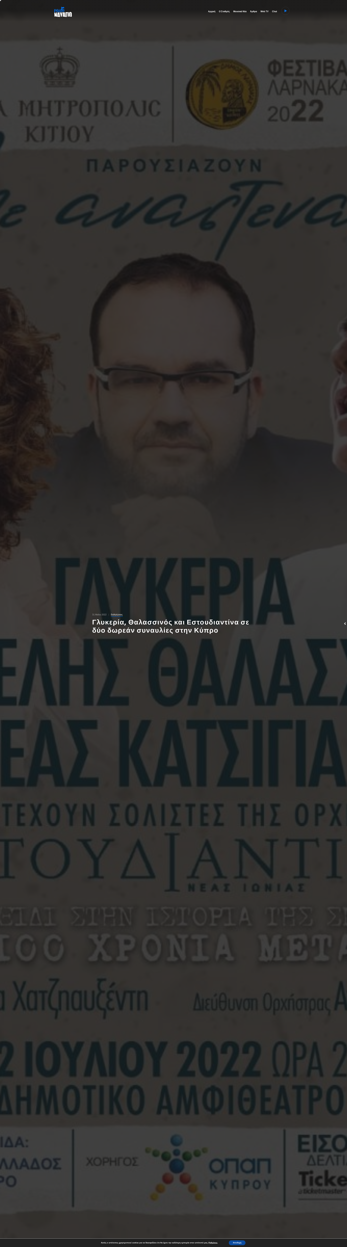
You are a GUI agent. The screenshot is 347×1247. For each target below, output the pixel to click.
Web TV (265, 11)
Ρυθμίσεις (212, 1243)
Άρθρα (253, 11)
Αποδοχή (237, 1242)
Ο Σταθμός (224, 11)
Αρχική (211, 11)
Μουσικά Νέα (240, 11)
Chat (274, 11)
